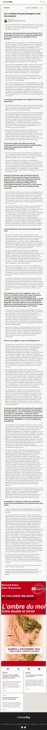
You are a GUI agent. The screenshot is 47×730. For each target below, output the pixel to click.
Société (41, 7)
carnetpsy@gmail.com (18, 724)
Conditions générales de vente (6, 724)
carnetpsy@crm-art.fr (35, 724)
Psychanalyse (34, 7)
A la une (28, 7)
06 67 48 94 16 (43, 724)
